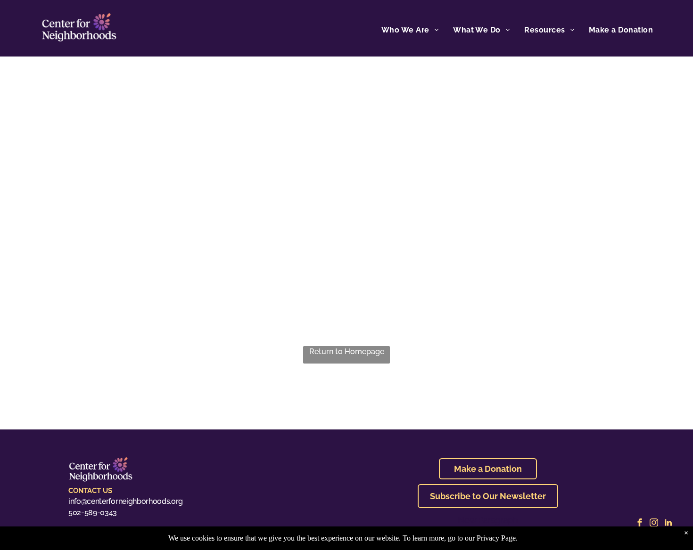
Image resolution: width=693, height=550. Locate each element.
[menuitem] (410, 30)
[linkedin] (668, 524)
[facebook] (640, 524)
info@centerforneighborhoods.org (125, 501)
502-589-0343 (92, 512)
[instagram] (654, 524)
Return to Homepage (346, 351)
